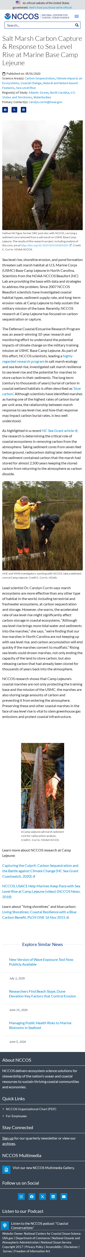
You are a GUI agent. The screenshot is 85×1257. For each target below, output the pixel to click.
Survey (7, 1251)
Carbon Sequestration (40, 78)
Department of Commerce (33, 1238)
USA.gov (7, 1238)
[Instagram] (21, 1196)
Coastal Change (31, 83)
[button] (76, 16)
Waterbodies (42, 97)
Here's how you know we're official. (50, 7)
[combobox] (39, 25)
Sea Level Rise (26, 88)
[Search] (77, 25)
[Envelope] (64, 1196)
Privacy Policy (34, 1247)
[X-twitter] (42, 1196)
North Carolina (59, 92)
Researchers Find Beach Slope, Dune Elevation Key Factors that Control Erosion (42, 993)
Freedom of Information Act (32, 1251)
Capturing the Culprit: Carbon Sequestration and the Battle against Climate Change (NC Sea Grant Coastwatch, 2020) (40, 870)
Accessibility (54, 1247)
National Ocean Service (56, 1242)
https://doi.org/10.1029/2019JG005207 (44, 245)
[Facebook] (32, 1196)
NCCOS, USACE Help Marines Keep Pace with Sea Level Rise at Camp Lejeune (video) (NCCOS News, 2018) (41, 891)
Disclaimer (71, 1247)
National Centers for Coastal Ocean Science (52, 1233)
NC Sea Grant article (58, 430)
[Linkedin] (53, 1196)
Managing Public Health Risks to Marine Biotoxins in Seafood (40, 1025)
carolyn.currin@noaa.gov (45, 102)
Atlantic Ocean (39, 92)
